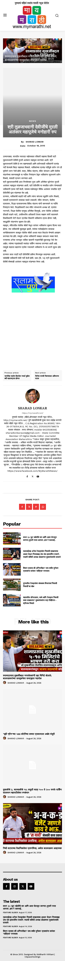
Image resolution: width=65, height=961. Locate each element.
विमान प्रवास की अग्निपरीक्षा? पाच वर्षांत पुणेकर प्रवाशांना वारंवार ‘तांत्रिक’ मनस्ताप (40, 569)
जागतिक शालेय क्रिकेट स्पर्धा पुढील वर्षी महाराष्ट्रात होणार (17, 377)
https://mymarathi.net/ (32, 413)
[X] (32, 476)
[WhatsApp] (43, 507)
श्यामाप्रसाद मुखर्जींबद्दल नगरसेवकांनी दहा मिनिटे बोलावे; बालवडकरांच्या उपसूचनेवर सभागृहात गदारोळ (27, 677)
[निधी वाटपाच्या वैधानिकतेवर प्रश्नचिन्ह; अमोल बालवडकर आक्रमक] (32, 823)
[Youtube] (38, 476)
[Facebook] (27, 476)
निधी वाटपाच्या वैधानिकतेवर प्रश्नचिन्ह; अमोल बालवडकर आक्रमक (32, 848)
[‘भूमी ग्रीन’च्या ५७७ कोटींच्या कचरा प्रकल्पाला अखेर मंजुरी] (33, 50)
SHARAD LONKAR (35, 142)
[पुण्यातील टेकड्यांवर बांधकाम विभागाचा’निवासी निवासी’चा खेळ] (12, 585)
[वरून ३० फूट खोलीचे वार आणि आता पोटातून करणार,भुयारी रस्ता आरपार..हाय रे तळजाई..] (12, 538)
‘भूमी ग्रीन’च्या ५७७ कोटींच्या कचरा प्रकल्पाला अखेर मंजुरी (33, 59)
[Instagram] (14, 886)
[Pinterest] (36, 507)
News (32, 121)
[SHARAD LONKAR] (32, 396)
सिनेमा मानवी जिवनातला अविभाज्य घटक (47, 377)
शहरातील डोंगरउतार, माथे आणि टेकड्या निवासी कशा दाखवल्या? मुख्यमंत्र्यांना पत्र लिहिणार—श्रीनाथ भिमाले (40, 600)
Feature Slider (10, 912)
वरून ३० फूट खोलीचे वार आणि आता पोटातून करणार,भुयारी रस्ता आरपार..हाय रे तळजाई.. (40, 539)
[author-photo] (5, 682)
